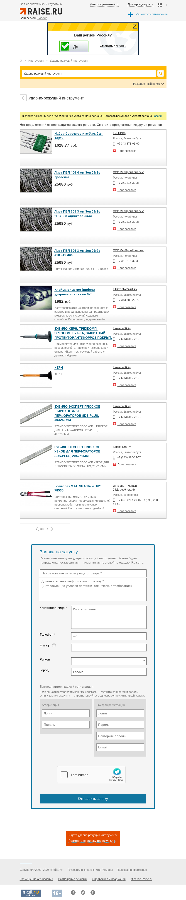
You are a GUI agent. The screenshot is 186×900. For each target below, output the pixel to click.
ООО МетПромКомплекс (128, 172)
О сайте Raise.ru (141, 879)
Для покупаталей (102, 4)
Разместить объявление (152, 14)
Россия (157, 116)
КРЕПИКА (119, 133)
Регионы (107, 869)
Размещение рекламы (72, 879)
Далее (42, 529)
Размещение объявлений (36, 879)
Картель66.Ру (122, 328)
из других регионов (147, 124)
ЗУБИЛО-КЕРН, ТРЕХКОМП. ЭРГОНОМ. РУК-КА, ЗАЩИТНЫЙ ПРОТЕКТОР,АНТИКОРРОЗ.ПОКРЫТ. (83, 333)
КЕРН (58, 367)
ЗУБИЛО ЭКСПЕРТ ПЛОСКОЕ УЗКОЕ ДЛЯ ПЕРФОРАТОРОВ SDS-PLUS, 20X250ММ (77, 451)
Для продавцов (139, 4)
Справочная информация (109, 879)
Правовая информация (132, 869)
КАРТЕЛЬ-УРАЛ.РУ (125, 289)
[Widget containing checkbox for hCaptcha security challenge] (91, 774)
